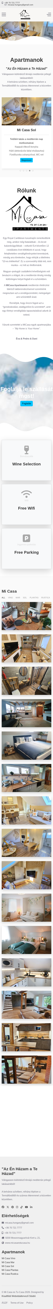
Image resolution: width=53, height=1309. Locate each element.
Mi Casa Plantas (10, 1270)
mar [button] (18, 597)
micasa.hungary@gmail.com (20, 5)
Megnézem (26, 160)
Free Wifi (26, 508)
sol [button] (25, 597)
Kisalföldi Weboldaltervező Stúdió (19, 1296)
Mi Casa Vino (8, 1258)
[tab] (20, 170)
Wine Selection (26, 464)
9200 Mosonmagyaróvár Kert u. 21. (22, 1238)
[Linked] (31, 1207)
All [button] (3, 597)
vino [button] (10, 597)
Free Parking (26, 552)
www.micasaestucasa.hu (17, 1243)
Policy (29, 1303)
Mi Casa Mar (8, 1262)
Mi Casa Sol (8, 1266)
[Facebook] (3, 1207)
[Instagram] (17, 1207)
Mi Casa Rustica (10, 1274)
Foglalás (26, 403)
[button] (26, 616)
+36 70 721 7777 (12, 3)
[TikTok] (21, 1207)
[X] (8, 1207)
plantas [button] (34, 597)
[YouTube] (26, 1207)
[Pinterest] (12, 1207)
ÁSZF (5, 1303)
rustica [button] (45, 597)
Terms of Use (17, 1303)
